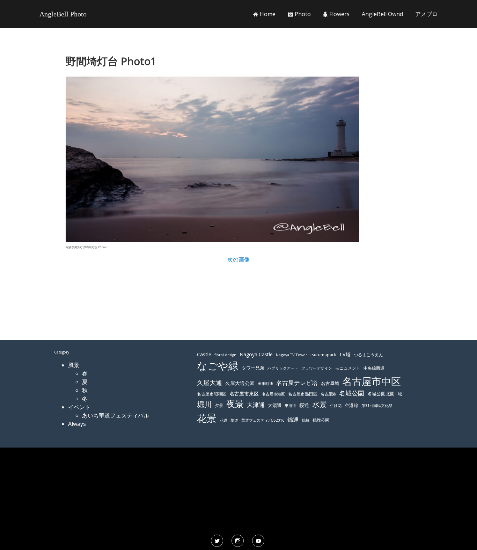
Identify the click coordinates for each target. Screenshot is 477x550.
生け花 (336, 405)
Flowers (339, 14)
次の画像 (238, 259)
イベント (79, 407)
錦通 (293, 419)
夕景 (219, 405)
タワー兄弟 (253, 368)
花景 (207, 417)
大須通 (274, 405)
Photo (302, 14)
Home (267, 14)
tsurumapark (323, 355)
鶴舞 (305, 420)
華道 (234, 420)
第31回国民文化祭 (376, 405)
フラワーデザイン (316, 368)
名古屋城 (330, 383)
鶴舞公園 (321, 420)
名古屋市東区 (244, 393)
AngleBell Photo (63, 14)
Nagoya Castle (256, 354)
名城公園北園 (381, 394)
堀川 (204, 404)
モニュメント (347, 368)
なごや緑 (218, 366)
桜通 (304, 405)
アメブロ (426, 14)
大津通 (256, 405)
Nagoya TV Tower (291, 354)
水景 (319, 404)
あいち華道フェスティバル (115, 415)
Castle (204, 354)
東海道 (290, 405)
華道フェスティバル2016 (262, 420)
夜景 (235, 403)
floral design (225, 354)
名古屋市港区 (273, 394)
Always (77, 424)
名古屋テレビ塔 (297, 383)
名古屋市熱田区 (302, 394)
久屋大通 (209, 382)
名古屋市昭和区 (211, 394)
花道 (223, 420)
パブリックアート (282, 368)
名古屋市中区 (371, 381)
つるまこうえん (368, 355)
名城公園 (351, 393)
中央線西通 (374, 368)
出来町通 (265, 383)
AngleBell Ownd (382, 14)
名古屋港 (328, 394)
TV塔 (345, 354)
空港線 (351, 405)
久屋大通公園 (240, 383)
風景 (73, 365)
